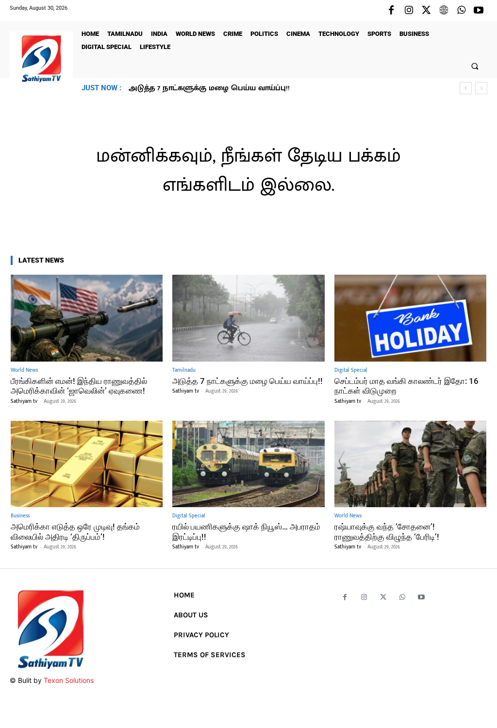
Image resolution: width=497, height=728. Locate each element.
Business (20, 516)
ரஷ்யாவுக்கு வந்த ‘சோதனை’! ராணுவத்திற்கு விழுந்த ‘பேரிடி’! (386, 531)
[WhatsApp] (461, 10)
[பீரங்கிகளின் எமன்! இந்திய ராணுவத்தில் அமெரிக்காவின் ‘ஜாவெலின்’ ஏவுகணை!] (87, 318)
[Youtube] (478, 10)
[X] (426, 10)
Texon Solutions (69, 680)
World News (24, 370)
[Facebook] (391, 10)
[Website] (443, 10)
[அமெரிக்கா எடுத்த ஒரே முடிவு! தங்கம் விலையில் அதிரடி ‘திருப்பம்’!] (87, 464)
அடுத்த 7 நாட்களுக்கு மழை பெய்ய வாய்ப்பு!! (247, 381)
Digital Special (350, 370)
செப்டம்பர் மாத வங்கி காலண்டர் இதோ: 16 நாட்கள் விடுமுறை (244, 88)
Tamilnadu (184, 370)
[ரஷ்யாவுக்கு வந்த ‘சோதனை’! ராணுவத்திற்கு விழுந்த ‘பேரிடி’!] (410, 464)
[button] (475, 65)
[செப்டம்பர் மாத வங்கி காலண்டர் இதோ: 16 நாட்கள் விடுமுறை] (410, 318)
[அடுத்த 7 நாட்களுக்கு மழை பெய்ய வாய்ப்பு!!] (248, 318)
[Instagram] (408, 10)
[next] (481, 88)
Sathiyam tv (24, 401)
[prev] (466, 88)
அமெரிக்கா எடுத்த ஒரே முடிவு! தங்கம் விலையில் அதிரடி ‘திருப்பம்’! (75, 531)
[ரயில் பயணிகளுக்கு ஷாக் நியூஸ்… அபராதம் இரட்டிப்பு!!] (248, 464)
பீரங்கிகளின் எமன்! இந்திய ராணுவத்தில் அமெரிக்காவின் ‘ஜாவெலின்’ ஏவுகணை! (79, 386)
